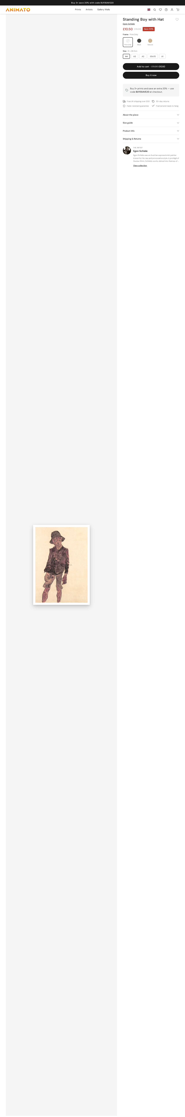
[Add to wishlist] (177, 19)
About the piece (130, 115)
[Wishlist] (160, 9)
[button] (154, 9)
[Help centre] (166, 9)
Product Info (128, 131)
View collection (140, 165)
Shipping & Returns (132, 138)
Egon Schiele (129, 24)
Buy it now (151, 75)
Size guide (128, 122)
